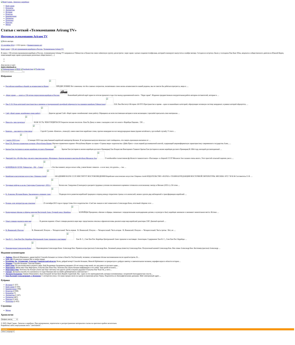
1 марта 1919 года (12, 140)
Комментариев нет (34, 45)
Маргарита (10, 268)
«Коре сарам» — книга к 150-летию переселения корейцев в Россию (32, 95)
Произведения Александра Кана (18, 248)
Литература (10, 10)
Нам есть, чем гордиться (15, 122)
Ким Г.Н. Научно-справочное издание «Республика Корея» (29, 143)
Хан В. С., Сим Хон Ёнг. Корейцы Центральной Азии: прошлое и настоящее (36, 239)
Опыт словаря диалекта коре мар (18, 221)
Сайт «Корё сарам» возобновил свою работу (23, 113)
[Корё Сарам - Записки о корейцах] (15, 2)
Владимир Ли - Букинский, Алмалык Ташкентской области (31, 261)
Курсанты (9, 8)
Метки (8, 24)
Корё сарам (10, 6)
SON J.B (9, 259)
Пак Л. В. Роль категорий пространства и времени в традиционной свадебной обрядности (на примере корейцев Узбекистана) (56, 104)
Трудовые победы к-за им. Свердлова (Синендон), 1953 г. (28, 185)
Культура (9, 14)
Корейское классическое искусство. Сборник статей (26, 176)
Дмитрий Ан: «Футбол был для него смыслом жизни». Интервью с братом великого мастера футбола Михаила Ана (51, 158)
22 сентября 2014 (7, 45)
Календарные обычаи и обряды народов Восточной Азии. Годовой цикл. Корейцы (38, 212)
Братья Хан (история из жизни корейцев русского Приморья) (30, 149)
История (9, 12)
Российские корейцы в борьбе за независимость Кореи (27, 86)
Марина (9, 263)
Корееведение (11, 16)
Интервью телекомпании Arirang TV (24, 36)
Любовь (9, 257)
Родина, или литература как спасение (20, 203)
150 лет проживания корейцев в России (27, 49)
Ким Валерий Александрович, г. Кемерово (23, 276)
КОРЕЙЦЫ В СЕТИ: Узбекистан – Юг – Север (24, 167)
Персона (9, 22)
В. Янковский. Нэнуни (15, 230)
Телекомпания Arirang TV (53, 49)
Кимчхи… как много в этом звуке (19, 131)
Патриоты (9, 18)
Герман (9, 272)
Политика (9, 20)
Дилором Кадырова (14, 274)
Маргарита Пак (12, 270)
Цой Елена (10, 265)
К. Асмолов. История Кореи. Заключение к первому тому (28, 194)
